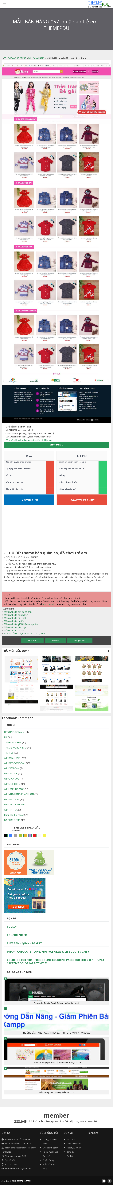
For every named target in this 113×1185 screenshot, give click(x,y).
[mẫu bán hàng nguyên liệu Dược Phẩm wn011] (91, 698)
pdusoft (13, 926)
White (39, 835)
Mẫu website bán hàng (16, 614)
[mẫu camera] (56, 669)
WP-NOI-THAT (11, 799)
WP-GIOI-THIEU (12, 783)
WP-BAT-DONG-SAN (14, 763)
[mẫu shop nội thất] (21, 698)
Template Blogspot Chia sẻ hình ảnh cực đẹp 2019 (56, 1062)
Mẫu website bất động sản (18, 611)
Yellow (44, 835)
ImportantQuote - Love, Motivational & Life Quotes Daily (48, 951)
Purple (30, 835)
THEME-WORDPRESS (15, 58)
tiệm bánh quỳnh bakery (24, 943)
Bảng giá (70, 1152)
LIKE (6, 737)
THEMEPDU (26, 1181)
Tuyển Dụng (48, 1160)
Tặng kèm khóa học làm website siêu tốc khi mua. (29, 440)
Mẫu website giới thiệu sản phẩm (21, 624)
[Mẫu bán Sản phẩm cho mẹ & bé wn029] (21, 669)
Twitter (55, 640)
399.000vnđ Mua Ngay (82, 499)
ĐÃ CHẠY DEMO (12, 820)
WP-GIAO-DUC (11, 778)
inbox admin (49, 604)
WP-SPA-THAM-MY (14, 804)
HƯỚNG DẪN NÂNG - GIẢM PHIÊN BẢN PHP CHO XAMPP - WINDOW (56, 1032)
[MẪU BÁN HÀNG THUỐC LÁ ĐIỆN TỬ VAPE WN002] (56, 698)
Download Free (30, 499)
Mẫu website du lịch (14, 630)
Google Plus (80, 640)
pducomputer (17, 935)
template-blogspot (14, 814)
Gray (15, 835)
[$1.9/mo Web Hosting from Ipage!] (29, 862)
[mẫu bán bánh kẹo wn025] (91, 669)
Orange (25, 835)
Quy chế (46, 1156)
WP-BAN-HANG (36, 58)
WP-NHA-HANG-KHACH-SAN (19, 794)
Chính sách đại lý (50, 1147)
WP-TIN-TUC (11, 809)
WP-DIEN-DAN (11, 768)
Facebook (32, 640)
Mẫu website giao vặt (15, 627)
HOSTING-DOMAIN (14, 732)
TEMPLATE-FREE (12, 742)
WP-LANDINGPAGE (14, 789)
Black (6, 835)
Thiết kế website (74, 1143)
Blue (10, 835)
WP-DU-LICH (11, 773)
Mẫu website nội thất (15, 617)
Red (35, 835)
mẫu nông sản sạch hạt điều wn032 (56, 1092)
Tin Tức (70, 1156)
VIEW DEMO (57, 444)
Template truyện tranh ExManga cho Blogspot (56, 1003)
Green (20, 835)
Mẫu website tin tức (14, 621)
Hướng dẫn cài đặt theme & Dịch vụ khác (25, 633)
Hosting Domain (74, 1147)
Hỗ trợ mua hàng (50, 1152)
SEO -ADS (71, 1139)
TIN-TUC (9, 752)
